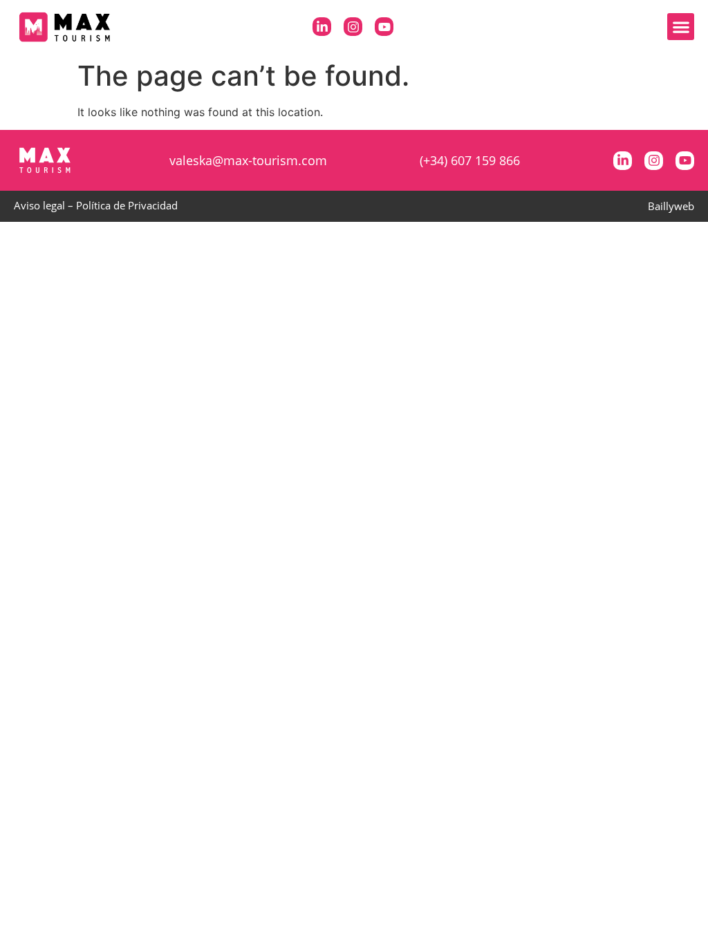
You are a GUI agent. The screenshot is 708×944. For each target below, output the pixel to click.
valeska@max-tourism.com (248, 160)
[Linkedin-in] (322, 26)
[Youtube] (384, 26)
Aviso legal (39, 205)
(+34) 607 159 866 (470, 160)
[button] (680, 26)
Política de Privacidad (127, 205)
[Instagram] (353, 26)
